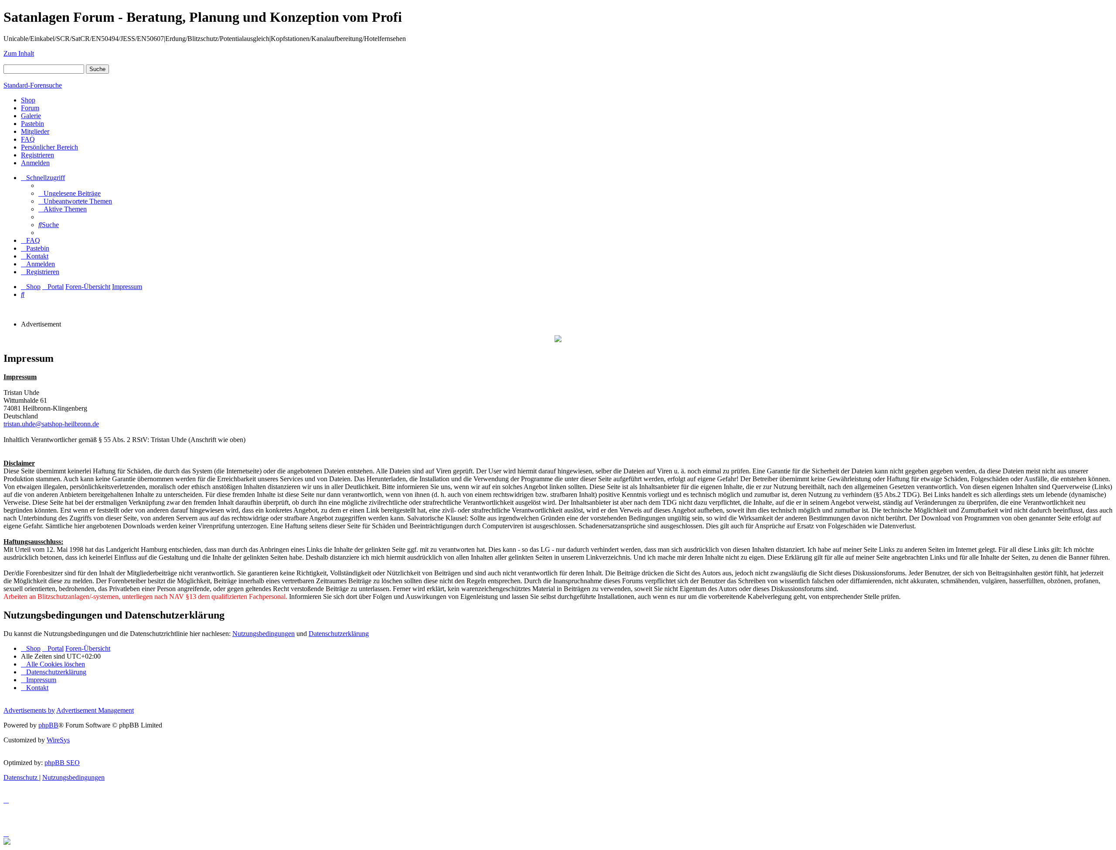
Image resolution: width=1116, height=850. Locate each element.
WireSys (58, 740)
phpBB (48, 725)
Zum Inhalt (18, 53)
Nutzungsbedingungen (263, 633)
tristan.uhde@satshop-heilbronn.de (51, 424)
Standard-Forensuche (32, 85)
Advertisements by (29, 710)
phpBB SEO (62, 762)
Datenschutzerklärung (339, 633)
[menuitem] (69, 193)
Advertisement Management (95, 710)
